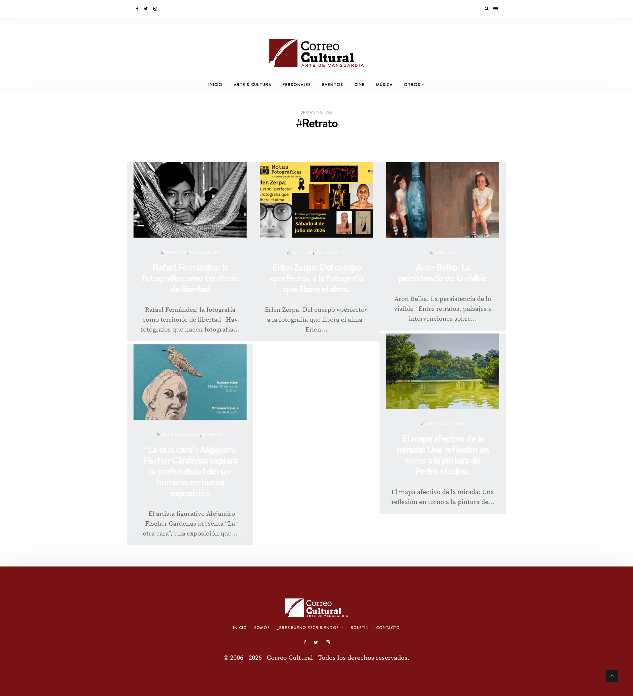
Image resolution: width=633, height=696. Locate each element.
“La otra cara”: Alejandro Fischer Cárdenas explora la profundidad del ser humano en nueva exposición (190, 471)
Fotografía (205, 252)
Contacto (388, 627)
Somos (262, 627)
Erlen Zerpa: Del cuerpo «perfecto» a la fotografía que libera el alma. (316, 278)
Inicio (215, 84)
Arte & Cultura (252, 84)
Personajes (297, 84)
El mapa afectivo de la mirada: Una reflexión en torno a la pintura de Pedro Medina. (443, 455)
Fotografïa (331, 252)
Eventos (332, 84)
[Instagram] (155, 9)
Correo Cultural (290, 658)
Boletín (360, 627)
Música (384, 84)
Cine (359, 84)
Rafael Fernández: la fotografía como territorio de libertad (190, 278)
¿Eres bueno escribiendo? (308, 627)
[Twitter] (146, 9)
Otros (412, 84)
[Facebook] (137, 9)
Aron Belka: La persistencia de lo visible (442, 272)
